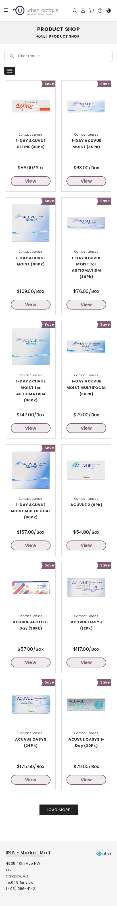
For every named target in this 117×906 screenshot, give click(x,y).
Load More (58, 809)
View (30, 181)
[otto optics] (103, 852)
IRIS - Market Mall (28, 853)
